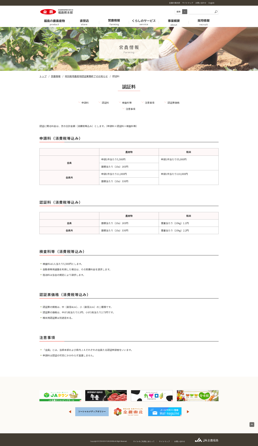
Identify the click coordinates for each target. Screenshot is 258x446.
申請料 (85, 102)
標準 (178, 11)
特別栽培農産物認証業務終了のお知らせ (86, 76)
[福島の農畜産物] (54, 21)
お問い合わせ (179, 441)
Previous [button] (70, 411)
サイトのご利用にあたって (144, 441)
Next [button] (188, 411)
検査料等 (127, 102)
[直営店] (84, 21)
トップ (43, 76)
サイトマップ (164, 441)
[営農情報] (114, 21)
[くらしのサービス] (144, 21)
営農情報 (55, 76)
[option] (92, 411)
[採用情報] (204, 21)
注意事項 (149, 102)
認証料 (105, 102)
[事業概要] (174, 21)
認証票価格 (173, 102)
